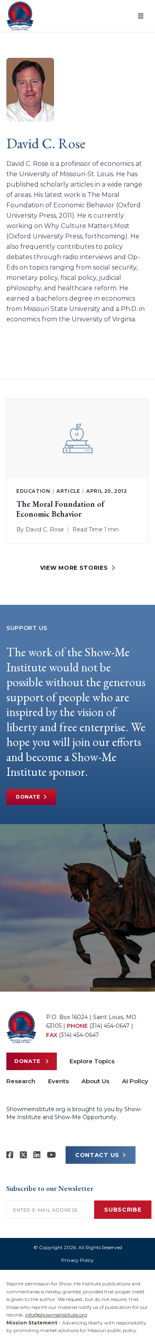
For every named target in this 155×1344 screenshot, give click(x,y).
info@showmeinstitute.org (56, 1315)
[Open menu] (141, 16)
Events (58, 1081)
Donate (28, 797)
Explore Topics (92, 1061)
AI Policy (135, 1081)
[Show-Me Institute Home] (20, 16)
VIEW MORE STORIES (74, 567)
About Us (95, 1081)
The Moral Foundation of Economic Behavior (60, 509)
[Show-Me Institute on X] (23, 1155)
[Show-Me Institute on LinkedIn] (37, 1155)
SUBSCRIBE (122, 1209)
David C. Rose (44, 529)
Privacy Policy (77, 1260)
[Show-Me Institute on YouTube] (51, 1155)
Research (20, 1081)
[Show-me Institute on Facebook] (10, 1155)
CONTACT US (97, 1155)
